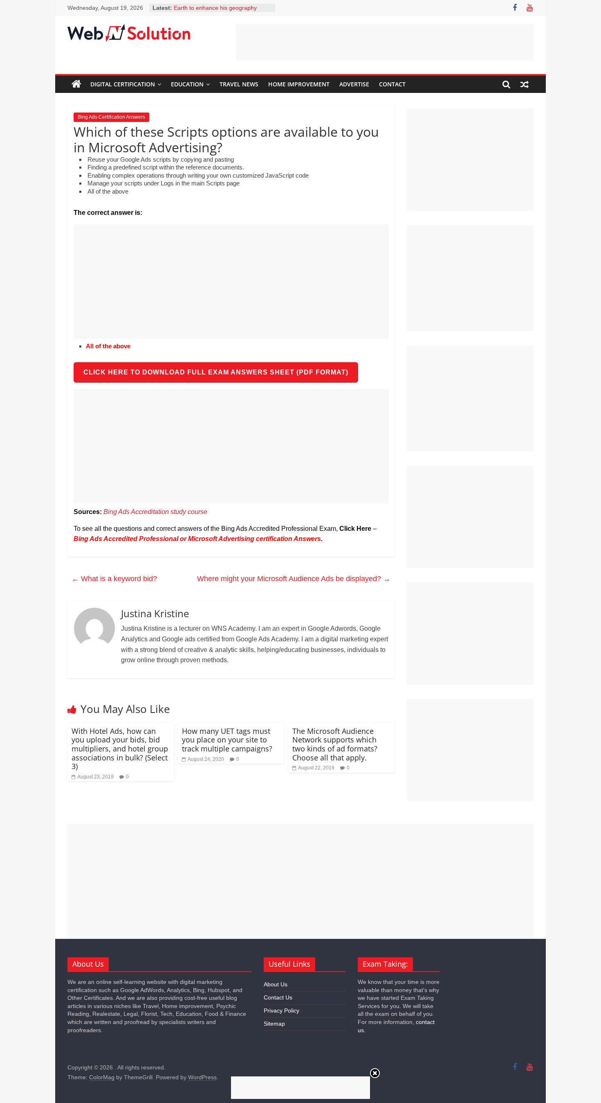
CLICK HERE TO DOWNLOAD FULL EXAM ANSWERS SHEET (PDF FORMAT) (215, 372)
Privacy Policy (281, 1010)
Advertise (354, 84)
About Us (275, 984)
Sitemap (274, 1023)
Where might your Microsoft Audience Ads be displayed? (293, 579)
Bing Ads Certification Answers (111, 117)
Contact (392, 84)
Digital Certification (122, 84)
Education (187, 84)
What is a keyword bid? (114, 579)
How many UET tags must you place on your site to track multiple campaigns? (227, 739)
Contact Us (278, 997)
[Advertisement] (385, 42)
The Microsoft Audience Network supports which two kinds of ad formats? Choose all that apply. (334, 744)
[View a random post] (525, 84)
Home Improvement (299, 84)
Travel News (239, 84)
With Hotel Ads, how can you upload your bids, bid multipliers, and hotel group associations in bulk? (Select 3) (120, 748)
